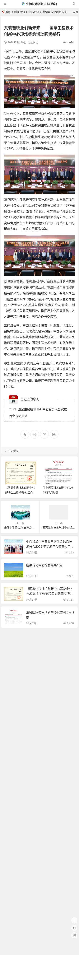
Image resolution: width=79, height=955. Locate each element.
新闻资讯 (19, 11)
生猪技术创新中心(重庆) (41, 4)
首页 (8, 11)
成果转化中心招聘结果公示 (44, 565)
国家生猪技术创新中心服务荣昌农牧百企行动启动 (38, 413)
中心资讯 (33, 11)
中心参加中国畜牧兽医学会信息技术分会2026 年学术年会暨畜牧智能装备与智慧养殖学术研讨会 (50, 546)
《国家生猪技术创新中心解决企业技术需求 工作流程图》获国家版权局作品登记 (49, 593)
